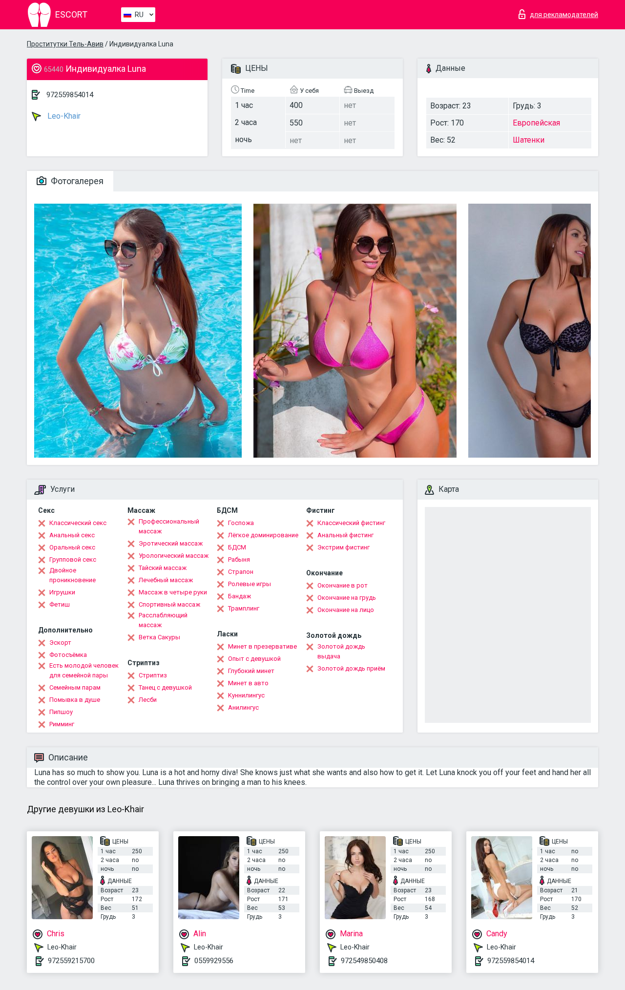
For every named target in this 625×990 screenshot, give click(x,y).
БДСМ (237, 547)
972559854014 (69, 94)
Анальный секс (72, 535)
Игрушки (62, 592)
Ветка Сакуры (159, 637)
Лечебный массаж (166, 580)
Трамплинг (243, 608)
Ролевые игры (249, 584)
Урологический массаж (173, 555)
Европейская (536, 122)
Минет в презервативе (262, 646)
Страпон (240, 571)
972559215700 (71, 960)
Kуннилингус (246, 695)
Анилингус (243, 707)
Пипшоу (61, 712)
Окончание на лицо (345, 609)
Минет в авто (248, 683)
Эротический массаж (171, 543)
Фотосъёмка (68, 654)
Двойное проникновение (72, 575)
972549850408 (364, 960)
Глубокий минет (251, 670)
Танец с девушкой (165, 687)
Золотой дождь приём (351, 668)
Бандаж (239, 596)
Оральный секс (72, 547)
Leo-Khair (63, 116)
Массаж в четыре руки (173, 592)
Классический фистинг (351, 523)
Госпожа (241, 523)
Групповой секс (72, 559)
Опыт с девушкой (254, 658)
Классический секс (77, 523)
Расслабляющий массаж (163, 620)
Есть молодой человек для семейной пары (84, 670)
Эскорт (60, 642)
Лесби (148, 699)
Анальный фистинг (345, 535)
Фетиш (59, 604)
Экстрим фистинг (343, 547)
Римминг (61, 724)
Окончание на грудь (346, 597)
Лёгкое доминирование (263, 535)
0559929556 (213, 960)
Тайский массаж (163, 567)
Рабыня (239, 559)
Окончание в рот (342, 585)
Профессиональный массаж (169, 526)
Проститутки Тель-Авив (65, 44)
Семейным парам (75, 687)
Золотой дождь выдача (341, 651)
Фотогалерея (76, 181)
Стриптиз (153, 675)
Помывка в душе (74, 699)
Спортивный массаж (169, 604)
